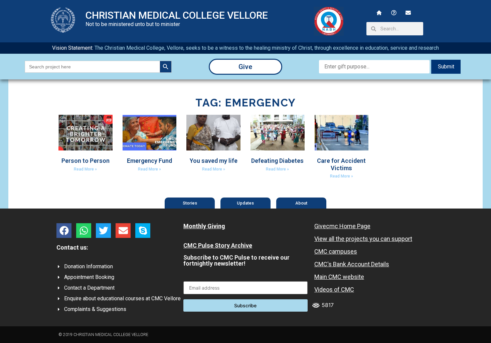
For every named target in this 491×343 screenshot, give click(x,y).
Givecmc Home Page (342, 226)
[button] (63, 230)
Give (245, 67)
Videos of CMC (334, 289)
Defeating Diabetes (277, 160)
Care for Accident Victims (341, 164)
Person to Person (85, 160)
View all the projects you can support (363, 238)
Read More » (85, 169)
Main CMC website (339, 276)
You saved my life (213, 160)
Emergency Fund (149, 160)
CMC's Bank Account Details (351, 264)
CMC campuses (335, 251)
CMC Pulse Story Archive (217, 245)
